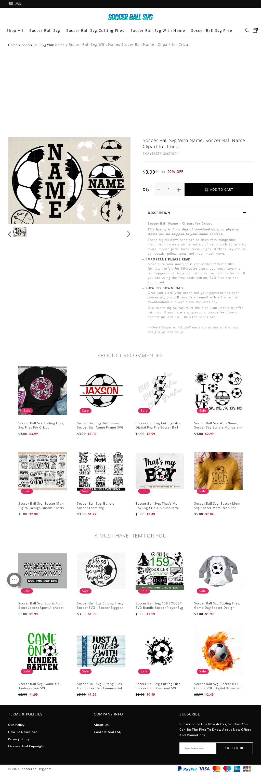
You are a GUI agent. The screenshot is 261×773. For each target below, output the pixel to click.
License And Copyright (26, 746)
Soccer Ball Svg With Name (157, 30)
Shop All (14, 30)
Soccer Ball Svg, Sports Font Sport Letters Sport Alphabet (41, 605)
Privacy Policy (19, 739)
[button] (20, 181)
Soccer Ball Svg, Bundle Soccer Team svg (95, 505)
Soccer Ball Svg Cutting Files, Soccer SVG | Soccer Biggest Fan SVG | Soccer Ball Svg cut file (100, 609)
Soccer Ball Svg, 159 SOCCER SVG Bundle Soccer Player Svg (159, 605)
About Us (101, 725)
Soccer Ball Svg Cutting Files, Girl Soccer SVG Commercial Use (100, 688)
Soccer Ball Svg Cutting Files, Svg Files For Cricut (41, 425)
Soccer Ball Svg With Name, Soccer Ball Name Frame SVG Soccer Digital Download (100, 427)
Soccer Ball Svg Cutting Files (95, 30)
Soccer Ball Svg (44, 30)
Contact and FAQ (108, 732)
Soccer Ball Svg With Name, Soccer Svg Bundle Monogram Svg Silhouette (218, 427)
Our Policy (16, 725)
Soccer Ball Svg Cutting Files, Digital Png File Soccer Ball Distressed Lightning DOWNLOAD (159, 429)
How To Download (22, 732)
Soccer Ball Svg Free (211, 30)
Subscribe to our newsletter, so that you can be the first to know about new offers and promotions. (215, 729)
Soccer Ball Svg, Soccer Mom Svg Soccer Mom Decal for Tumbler (217, 507)
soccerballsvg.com (37, 769)
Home (13, 45)
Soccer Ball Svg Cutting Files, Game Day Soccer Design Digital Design (217, 607)
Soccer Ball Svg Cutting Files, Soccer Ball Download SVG (159, 686)
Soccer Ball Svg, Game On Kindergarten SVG (38, 686)
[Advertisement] (130, 91)
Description (159, 213)
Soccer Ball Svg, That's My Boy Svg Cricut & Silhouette (157, 505)
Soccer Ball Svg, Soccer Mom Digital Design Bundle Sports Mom (41, 507)
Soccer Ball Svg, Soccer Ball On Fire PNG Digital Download (218, 686)
